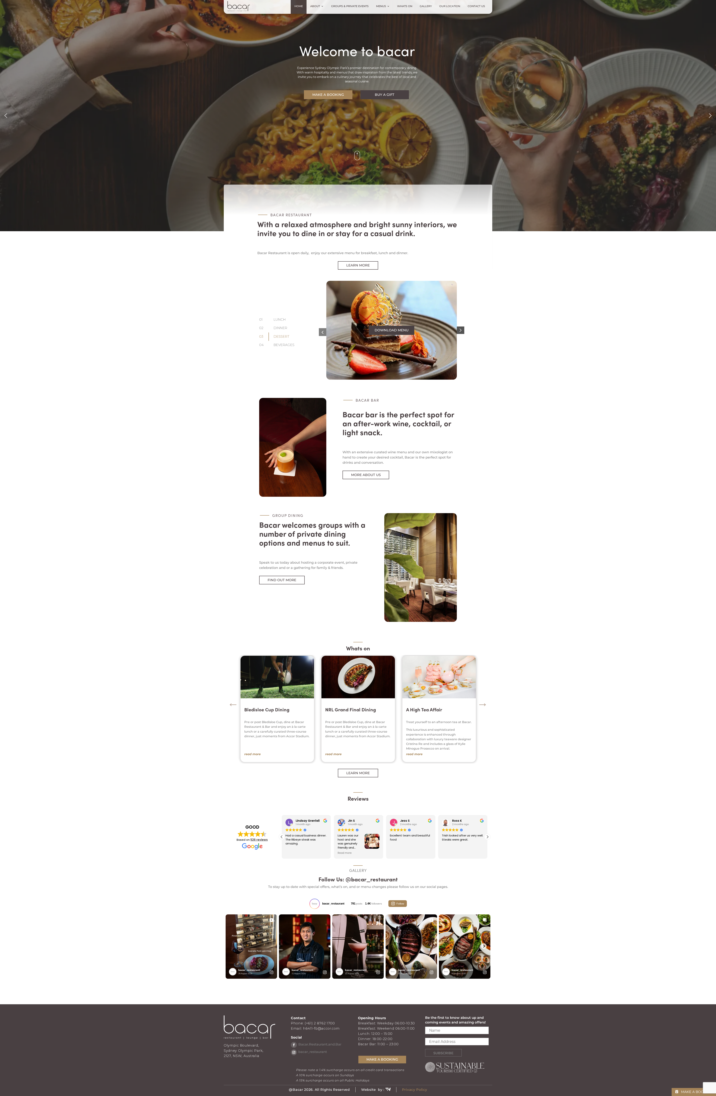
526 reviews (259, 840)
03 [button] (261, 337)
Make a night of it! (263, 709)
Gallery (426, 6)
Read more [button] (397, 853)
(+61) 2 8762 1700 (320, 1023)
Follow (400, 903)
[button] (6, 116)
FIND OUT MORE (282, 580)
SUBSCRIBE (443, 1053)
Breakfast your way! (346, 709)
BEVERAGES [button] (284, 345)
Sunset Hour (419, 709)
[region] (358, 115)
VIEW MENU (391, 330)
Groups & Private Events (350, 6)
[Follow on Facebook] (294, 1045)
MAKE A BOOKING (328, 95)
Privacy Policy (414, 1090)
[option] (277, 709)
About (315, 6)
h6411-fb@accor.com (321, 1028)
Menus (381, 6)
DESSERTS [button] (283, 337)
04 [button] (261, 345)
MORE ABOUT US (366, 475)
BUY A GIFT (384, 95)
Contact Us (476, 6)
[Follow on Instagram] (294, 1052)
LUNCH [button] (280, 320)
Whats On (404, 6)
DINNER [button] (280, 328)
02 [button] (261, 328)
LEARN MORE (358, 265)
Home (298, 6)
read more (252, 754)
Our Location (449, 6)
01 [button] (261, 320)
